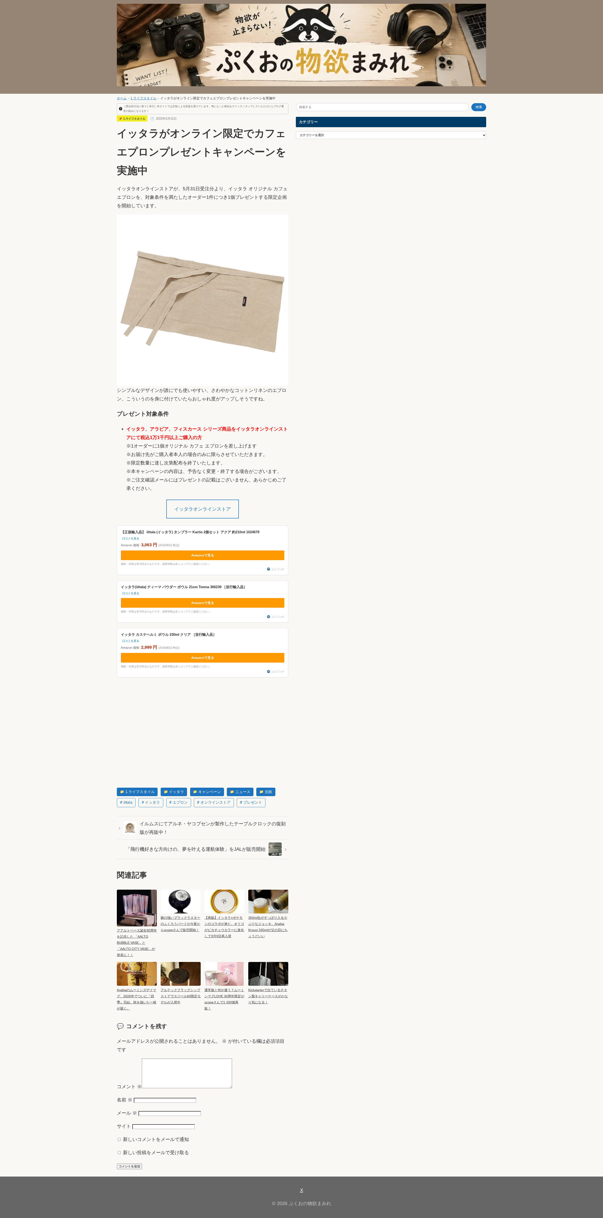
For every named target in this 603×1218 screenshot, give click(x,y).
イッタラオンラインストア (202, 509)
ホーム (122, 98)
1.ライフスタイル (143, 98)
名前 (124, 1099)
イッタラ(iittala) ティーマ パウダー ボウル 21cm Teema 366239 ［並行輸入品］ (184, 587)
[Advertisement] (203, 732)
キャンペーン (209, 792)
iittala (127, 802)
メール (127, 1113)
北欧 (268, 792)
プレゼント (252, 802)
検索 (479, 107)
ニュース (242, 792)
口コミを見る (130, 538)
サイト (124, 1126)
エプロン (180, 802)
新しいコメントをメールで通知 (156, 1139)
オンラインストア (215, 802)
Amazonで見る (202, 555)
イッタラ (176, 792)
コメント (129, 1086)
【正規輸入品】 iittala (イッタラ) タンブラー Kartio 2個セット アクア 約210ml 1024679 (190, 532)
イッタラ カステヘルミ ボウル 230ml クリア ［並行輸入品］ (168, 634)
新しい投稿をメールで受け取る (156, 1152)
